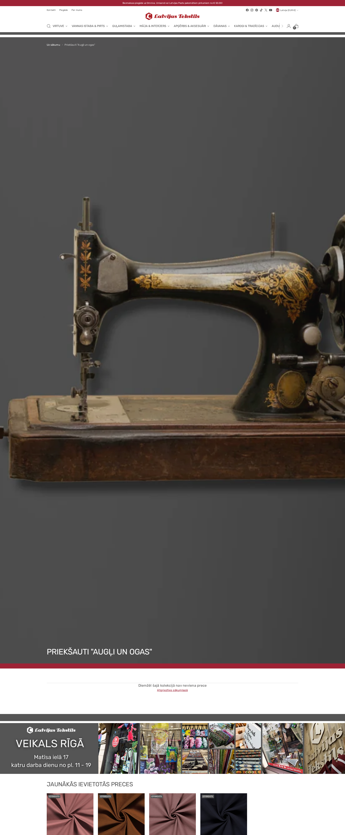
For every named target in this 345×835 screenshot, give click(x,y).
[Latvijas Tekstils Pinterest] (256, 10)
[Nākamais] (282, 26)
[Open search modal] (48, 26)
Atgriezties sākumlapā (172, 690)
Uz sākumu (53, 44)
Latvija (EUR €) (288, 10)
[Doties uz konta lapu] (288, 26)
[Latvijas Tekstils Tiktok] (261, 10)
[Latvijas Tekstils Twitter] (266, 10)
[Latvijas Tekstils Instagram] (252, 10)
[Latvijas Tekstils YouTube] (270, 10)
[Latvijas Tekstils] (172, 16)
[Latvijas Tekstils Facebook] (247, 10)
